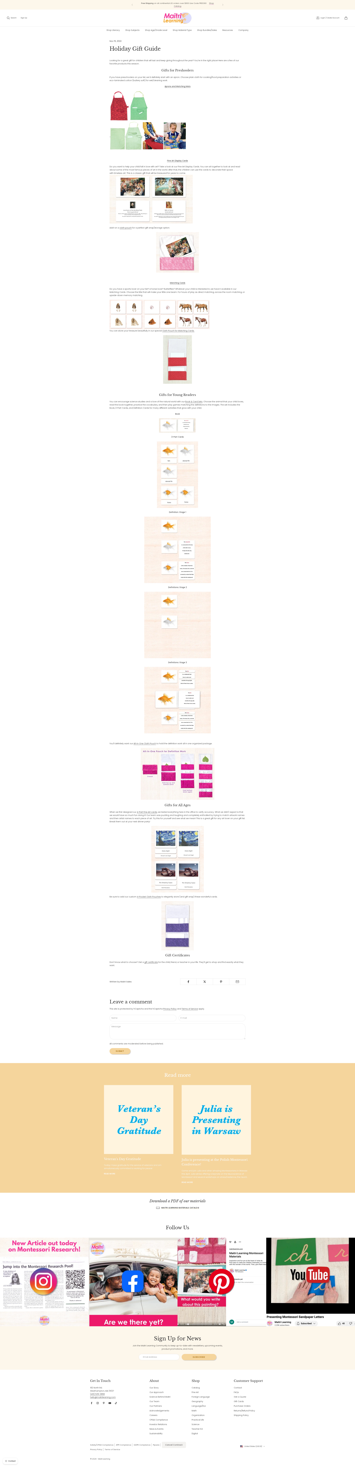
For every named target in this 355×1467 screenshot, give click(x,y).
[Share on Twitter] (205, 982)
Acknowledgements (159, 1410)
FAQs (236, 1392)
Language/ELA (199, 1406)
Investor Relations (158, 1424)
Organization (198, 1415)
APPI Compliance (123, 1445)
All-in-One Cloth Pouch (145, 743)
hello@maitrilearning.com (103, 1397)
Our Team (154, 1401)
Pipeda (156, 1445)
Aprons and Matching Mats (178, 86)
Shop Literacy (113, 30)
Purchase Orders (242, 1406)
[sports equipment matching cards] (160, 314)
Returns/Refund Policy (244, 1410)
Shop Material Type (182, 30)
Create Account (333, 18)
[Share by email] (237, 982)
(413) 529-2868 (97, 1394)
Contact (238, 1387)
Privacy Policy (170, 1008)
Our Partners (155, 1406)
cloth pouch (126, 227)
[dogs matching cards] (126, 314)
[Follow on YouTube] (109, 1403)
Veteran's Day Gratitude (122, 1159)
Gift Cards (239, 1401)
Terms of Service (190, 1008)
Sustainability (156, 1433)
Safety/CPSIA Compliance (101, 1445)
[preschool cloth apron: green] (139, 105)
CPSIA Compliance (158, 1419)
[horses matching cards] (193, 314)
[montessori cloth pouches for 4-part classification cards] (177, 925)
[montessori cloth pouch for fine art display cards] (177, 252)
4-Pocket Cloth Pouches (149, 896)
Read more (109, 1174)
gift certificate (151, 962)
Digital (195, 1433)
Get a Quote (240, 1396)
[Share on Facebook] (188, 982)
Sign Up (24, 18)
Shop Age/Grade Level (156, 30)
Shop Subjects (198, 4)
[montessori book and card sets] (177, 425)
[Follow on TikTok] (116, 1403)
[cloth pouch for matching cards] (177, 359)
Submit (120, 1051)
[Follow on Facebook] (91, 1403)
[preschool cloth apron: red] (120, 105)
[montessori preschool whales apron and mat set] (153, 135)
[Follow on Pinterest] (103, 1403)
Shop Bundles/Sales (207, 30)
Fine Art (195, 1392)
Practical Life (198, 1419)
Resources (227, 30)
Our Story (154, 1387)
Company (243, 30)
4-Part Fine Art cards (147, 812)
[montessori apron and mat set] (175, 135)
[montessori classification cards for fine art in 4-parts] (177, 859)
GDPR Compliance (142, 1445)
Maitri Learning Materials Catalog (180, 1208)
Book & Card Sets (193, 401)
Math (194, 1410)
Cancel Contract (174, 1444)
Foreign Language (201, 1396)
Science (195, 1424)
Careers (153, 1415)
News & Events (156, 1429)
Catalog (196, 1387)
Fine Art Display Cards (177, 160)
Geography (197, 1401)
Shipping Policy (241, 1415)
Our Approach (156, 1392)
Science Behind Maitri (159, 1396)
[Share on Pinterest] (221, 982)
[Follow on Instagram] (97, 1403)
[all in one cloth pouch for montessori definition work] (177, 774)
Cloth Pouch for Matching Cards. (178, 330)
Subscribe (199, 1357)
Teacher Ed (197, 1429)
